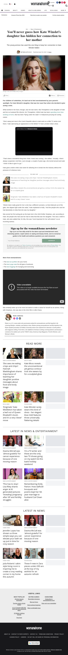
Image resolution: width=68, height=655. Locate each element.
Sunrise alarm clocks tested (19, 604)
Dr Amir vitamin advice (58, 15)
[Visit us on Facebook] (57, 2)
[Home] (2, 10)
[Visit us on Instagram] (62, 2)
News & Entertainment (36, 29)
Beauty (15, 10)
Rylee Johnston (27, 52)
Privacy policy (59, 634)
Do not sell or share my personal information (43, 637)
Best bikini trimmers (34, 599)
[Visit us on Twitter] (60, 2)
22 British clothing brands (19, 614)
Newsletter (61, 95)
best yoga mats (12, 264)
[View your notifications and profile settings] (14, 4)
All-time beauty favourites (19, 599)
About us (7, 634)
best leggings (11, 267)
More (63, 10)
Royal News (54, 10)
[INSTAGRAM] (14, 318)
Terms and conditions (46, 634)
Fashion (7, 10)
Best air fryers (34, 602)
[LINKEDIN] (17, 318)
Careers (23, 637)
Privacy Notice (54, 245)
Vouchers (19, 617)
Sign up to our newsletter (49, 603)
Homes (23, 10)
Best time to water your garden (38, 15)
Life (45, 10)
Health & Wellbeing (34, 10)
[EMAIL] (20, 318)
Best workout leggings (33, 605)
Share (7, 95)
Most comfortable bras (34, 608)
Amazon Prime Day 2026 (17, 15)
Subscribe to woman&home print (49, 599)
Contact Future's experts (20, 634)
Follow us (53, 95)
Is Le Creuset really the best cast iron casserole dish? (19, 609)
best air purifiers (12, 262)
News (49, 52)
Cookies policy (14, 637)
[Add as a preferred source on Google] (34, 643)
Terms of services (26, 245)
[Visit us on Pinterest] (65, 2)
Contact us (33, 634)
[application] (34, 141)
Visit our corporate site (56, 649)
